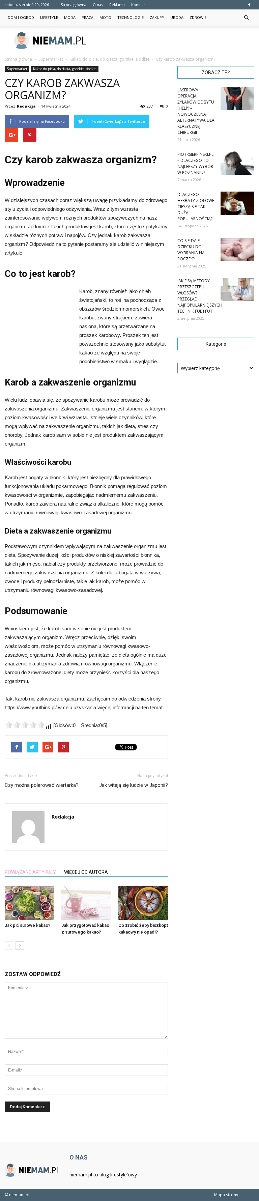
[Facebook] (249, 4)
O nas (98, 4)
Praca (87, 17)
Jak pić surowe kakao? (27, 925)
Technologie (130, 17)
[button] (246, 17)
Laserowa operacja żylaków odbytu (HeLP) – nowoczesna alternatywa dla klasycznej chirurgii (195, 111)
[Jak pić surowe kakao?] (29, 903)
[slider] (25, 725)
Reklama (117, 4)
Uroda (176, 17)
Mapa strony (226, 1195)
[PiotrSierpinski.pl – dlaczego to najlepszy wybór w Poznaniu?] (237, 163)
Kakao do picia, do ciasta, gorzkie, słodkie (64, 68)
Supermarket (17, 68)
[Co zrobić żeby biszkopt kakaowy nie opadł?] (143, 903)
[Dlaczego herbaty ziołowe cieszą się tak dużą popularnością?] (237, 203)
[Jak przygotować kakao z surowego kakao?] (86, 903)
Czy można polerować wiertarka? (42, 785)
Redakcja (26, 106)
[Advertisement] (175, 40)
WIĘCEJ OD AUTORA (86, 872)
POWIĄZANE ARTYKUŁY (30, 872)
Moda (70, 17)
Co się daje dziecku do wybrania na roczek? (191, 250)
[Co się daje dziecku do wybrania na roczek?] (237, 249)
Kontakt (138, 4)
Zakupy (157, 17)
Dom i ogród (21, 17)
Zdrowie (198, 17)
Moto (105, 17)
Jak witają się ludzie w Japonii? (133, 785)
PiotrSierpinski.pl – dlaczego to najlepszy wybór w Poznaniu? (195, 163)
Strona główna (73, 4)
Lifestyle (49, 17)
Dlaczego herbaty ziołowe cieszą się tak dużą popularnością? (195, 207)
